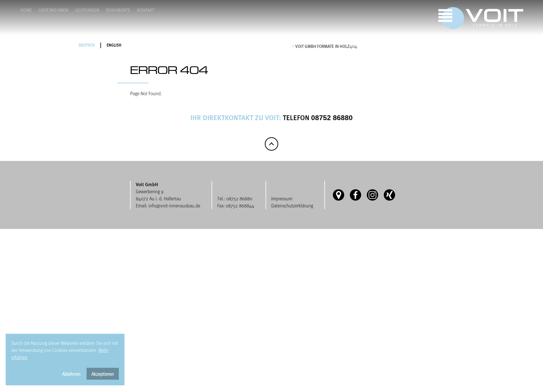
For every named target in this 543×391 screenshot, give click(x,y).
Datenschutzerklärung (292, 205)
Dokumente (118, 10)
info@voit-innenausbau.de (174, 205)
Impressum (281, 198)
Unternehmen (53, 10)
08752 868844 (240, 205)
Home (26, 10)
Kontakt (145, 10)
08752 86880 (332, 118)
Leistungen (87, 10)
